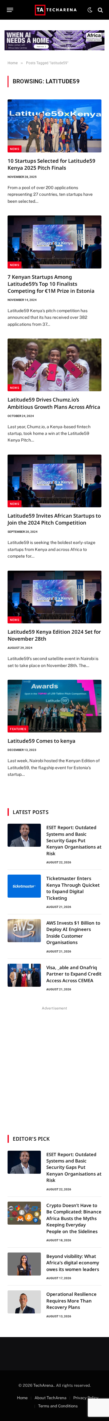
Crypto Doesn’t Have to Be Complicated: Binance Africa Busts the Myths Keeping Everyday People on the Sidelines (73, 1218)
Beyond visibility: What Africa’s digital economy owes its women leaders (72, 1262)
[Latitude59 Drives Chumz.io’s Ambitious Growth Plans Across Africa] (54, 365)
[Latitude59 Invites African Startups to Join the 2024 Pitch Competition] (54, 481)
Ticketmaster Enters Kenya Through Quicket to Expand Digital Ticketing (73, 888)
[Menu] (10, 10)
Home (22, 1398)
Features (18, 729)
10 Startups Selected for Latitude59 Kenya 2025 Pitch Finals (51, 164)
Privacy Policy (85, 1398)
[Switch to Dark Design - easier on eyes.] (90, 10)
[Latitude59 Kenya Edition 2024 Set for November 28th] (54, 597)
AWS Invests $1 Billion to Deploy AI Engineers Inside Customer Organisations (73, 932)
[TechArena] (54, 10)
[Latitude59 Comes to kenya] (54, 706)
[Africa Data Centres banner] (54, 40)
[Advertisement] (54, 1066)
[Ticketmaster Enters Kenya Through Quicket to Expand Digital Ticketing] (24, 886)
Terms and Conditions (58, 1406)
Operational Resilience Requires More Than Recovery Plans (71, 1300)
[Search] (100, 10)
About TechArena (50, 1398)
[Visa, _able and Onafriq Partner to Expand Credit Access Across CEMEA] (24, 975)
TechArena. (43, 1385)
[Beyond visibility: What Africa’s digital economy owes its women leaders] (24, 1264)
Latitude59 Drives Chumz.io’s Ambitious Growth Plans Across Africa (54, 403)
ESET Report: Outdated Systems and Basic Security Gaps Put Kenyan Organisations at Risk (73, 840)
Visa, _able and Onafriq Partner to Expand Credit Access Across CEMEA (73, 973)
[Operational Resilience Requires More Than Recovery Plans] (24, 1301)
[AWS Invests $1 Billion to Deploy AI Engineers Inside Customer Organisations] (24, 930)
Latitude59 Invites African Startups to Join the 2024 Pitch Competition (54, 519)
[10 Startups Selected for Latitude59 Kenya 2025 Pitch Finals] (54, 125)
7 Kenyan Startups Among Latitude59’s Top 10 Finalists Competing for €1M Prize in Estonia (51, 283)
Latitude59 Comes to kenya (41, 740)
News (14, 149)
